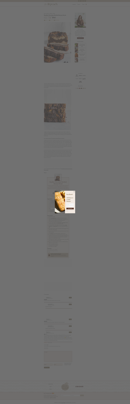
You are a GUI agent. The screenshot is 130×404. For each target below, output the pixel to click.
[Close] (74, 191)
